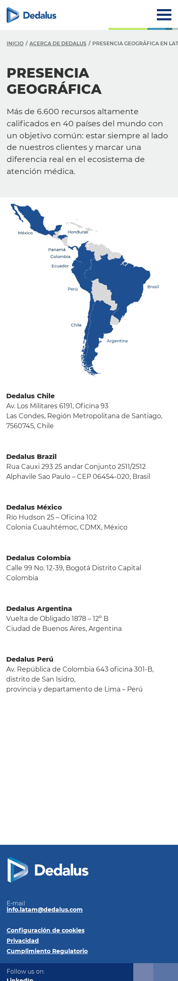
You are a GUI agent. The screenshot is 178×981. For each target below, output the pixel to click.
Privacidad (23, 940)
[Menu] (164, 14)
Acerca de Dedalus (58, 43)
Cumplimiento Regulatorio (47, 951)
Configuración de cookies (45, 930)
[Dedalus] (31, 15)
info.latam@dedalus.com (45, 909)
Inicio (15, 43)
